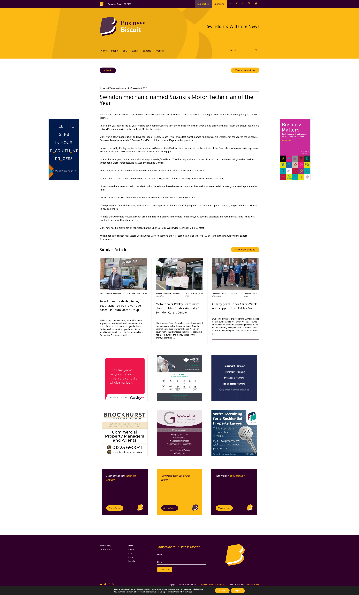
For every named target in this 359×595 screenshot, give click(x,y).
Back (107, 70)
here (201, 589)
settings (188, 592)
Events (135, 50)
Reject (238, 590)
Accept (222, 590)
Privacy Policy (105, 545)
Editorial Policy (106, 549)
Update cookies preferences (213, 584)
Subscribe (219, 3)
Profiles (160, 50)
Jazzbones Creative (251, 584)
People (114, 50)
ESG (125, 50)
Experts (147, 50)
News (104, 50)
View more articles (245, 70)
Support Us (203, 3)
